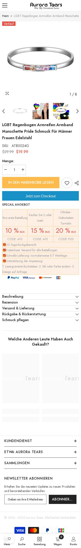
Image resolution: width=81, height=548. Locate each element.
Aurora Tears (34, 517)
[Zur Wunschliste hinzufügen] (67, 182)
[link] (21, 411)
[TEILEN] (75, 183)
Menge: (8, 160)
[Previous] (3, 111)
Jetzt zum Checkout (40, 196)
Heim (5, 16)
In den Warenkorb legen (31, 182)
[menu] (4, 5)
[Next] (77, 111)
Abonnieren (63, 499)
